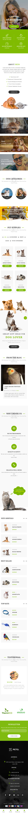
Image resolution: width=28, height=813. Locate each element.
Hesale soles (7, 287)
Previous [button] (24, 518)
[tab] (14, 239)
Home (3, 811)
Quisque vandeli (7, 262)
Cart (10, 811)
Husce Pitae (21, 287)
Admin (17, 390)
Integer (14, 612)
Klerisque (15, 624)
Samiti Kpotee (16, 569)
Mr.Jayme (10, 682)
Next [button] (26, 518)
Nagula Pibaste (16, 527)
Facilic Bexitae (21, 262)
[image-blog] (13, 378)
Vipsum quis (15, 637)
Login (24, 811)
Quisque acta (16, 594)
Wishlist (17, 811)
